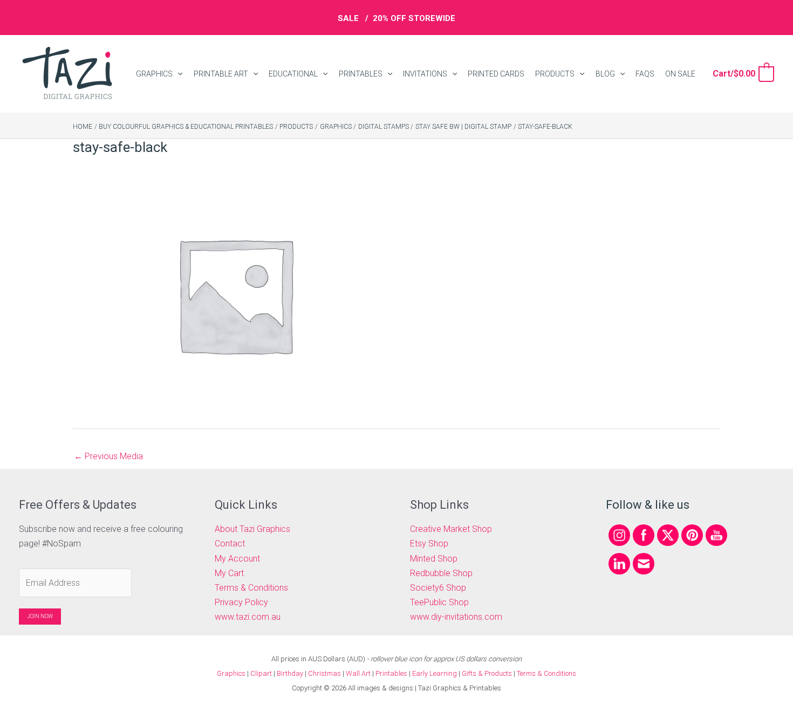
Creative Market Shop (451, 529)
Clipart (261, 673)
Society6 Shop (438, 588)
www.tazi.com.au (248, 617)
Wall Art (358, 673)
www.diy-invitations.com (456, 617)
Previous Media (108, 456)
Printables (392, 673)
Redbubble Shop (441, 573)
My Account (237, 558)
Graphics (231, 673)
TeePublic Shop (439, 602)
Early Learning (435, 673)
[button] (177, 74)
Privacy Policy (241, 602)
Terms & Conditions (251, 588)
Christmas (324, 673)
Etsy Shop (429, 543)
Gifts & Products (487, 673)
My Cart (229, 573)
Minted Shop (433, 558)
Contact (230, 543)
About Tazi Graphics (252, 529)
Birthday (290, 673)
